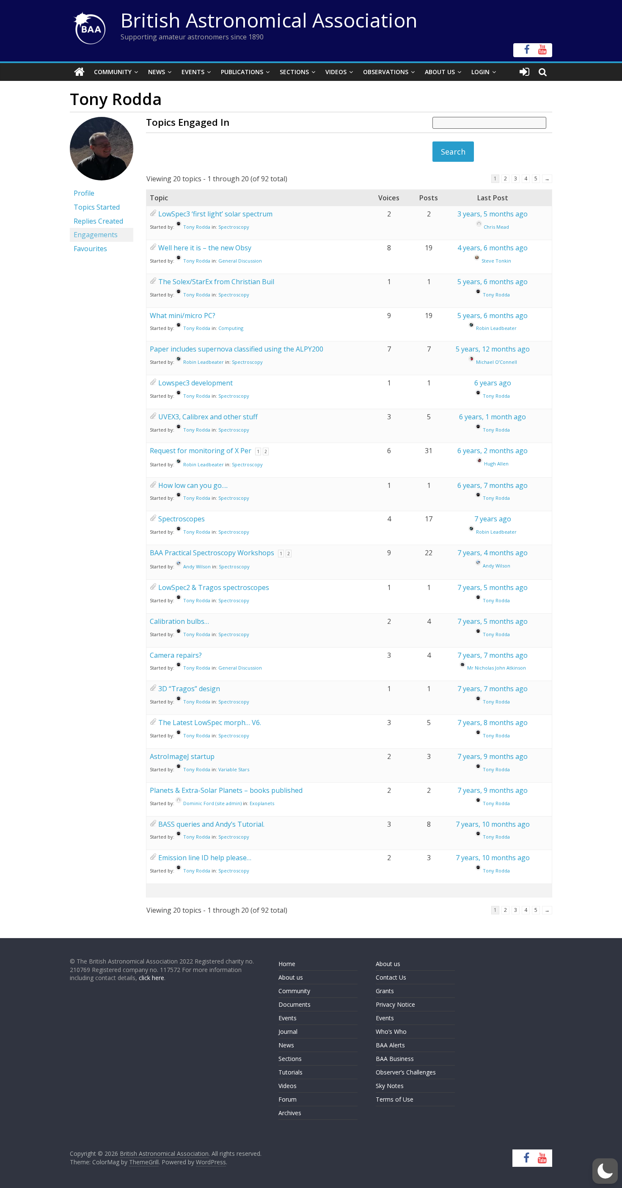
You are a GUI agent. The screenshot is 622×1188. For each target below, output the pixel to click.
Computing (230, 328)
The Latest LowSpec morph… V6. (209, 722)
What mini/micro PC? (182, 315)
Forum (287, 1099)
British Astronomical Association (269, 20)
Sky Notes (390, 1086)
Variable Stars (233, 769)
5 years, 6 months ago (492, 281)
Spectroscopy (233, 227)
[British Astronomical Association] (79, 72)
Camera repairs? (176, 655)
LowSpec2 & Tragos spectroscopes (213, 587)
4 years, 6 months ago (492, 247)
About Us (440, 72)
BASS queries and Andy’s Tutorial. (211, 824)
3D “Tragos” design (189, 688)
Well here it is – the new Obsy (204, 247)
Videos (336, 72)
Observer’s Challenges (406, 1072)
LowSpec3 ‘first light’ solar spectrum (215, 214)
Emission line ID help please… (204, 857)
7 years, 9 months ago (492, 756)
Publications (242, 72)
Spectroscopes (181, 518)
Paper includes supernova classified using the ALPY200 (236, 349)
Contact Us (391, 977)
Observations (385, 72)
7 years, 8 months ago (492, 722)
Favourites (90, 248)
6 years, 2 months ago (492, 450)
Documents (294, 1004)
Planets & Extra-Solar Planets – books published (226, 790)
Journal (287, 1031)
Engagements (96, 234)
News (156, 72)
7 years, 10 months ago (493, 824)
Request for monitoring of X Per (200, 450)
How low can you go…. (193, 485)
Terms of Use (394, 1099)
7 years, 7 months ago (492, 655)
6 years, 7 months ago (492, 485)
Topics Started (97, 207)
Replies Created (98, 221)
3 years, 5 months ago (492, 214)
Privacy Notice (395, 1004)
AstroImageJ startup (182, 756)
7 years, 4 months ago (492, 552)
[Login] (524, 72)
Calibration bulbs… (179, 621)
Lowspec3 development (195, 383)
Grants (385, 991)
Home (286, 964)
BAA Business (395, 1059)
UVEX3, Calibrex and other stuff (208, 416)
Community (113, 72)
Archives (289, 1113)
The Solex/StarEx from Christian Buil (216, 281)
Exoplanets (262, 803)
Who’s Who (391, 1031)
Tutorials (290, 1072)
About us (290, 977)
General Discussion (240, 261)
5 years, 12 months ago (493, 349)
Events (193, 72)
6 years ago (492, 383)
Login (480, 72)
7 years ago (492, 518)
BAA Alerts (390, 1045)
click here (151, 978)
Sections (294, 72)
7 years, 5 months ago (492, 587)
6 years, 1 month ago (492, 416)
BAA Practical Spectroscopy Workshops (212, 552)
